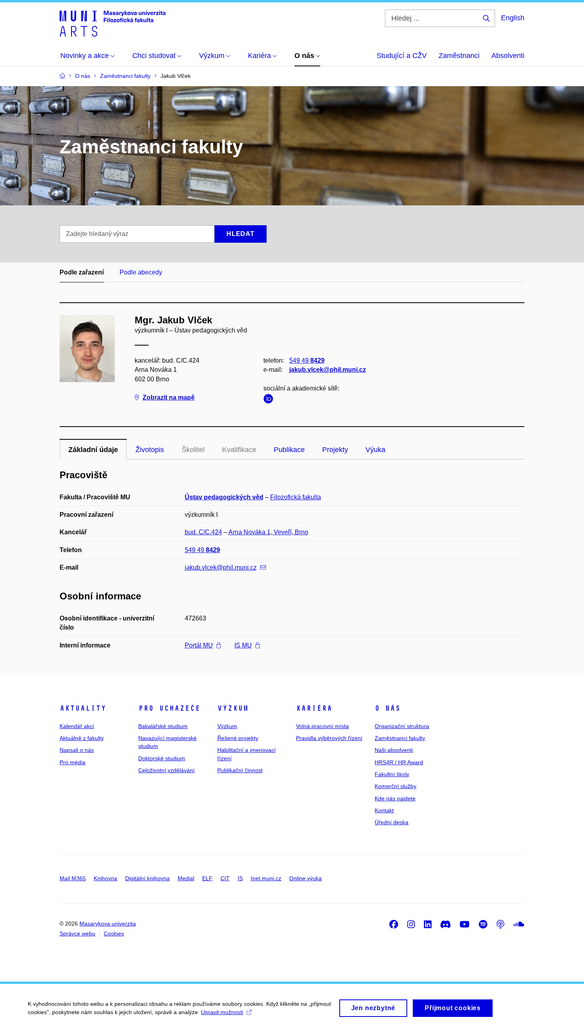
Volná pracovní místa (322, 726)
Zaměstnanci (459, 56)
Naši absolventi (394, 750)
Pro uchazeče (169, 708)
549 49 (307, 360)
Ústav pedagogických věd (224, 497)
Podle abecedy (141, 272)
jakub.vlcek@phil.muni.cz (327, 369)
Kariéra (314, 708)
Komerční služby (395, 786)
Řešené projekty (237, 738)
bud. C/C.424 (203, 532)
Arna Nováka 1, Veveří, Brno (268, 532)
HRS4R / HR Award (399, 762)
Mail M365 (73, 878)
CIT (225, 878)
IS (240, 878)
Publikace (289, 450)
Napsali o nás (77, 750)
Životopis (149, 450)
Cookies (114, 933)
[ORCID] (270, 400)
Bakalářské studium (163, 726)
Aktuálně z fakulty (82, 738)
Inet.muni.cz (266, 878)
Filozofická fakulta (295, 497)
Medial (186, 878)
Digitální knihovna (147, 878)
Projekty (335, 450)
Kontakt (384, 810)
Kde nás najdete (395, 798)
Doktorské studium (161, 758)
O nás (387, 708)
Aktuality (83, 708)
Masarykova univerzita (107, 923)
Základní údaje (93, 450)
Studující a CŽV (402, 56)
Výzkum (232, 708)
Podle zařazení (82, 272)
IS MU (243, 645)
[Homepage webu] (113, 23)
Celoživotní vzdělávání (166, 770)
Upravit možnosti (222, 1012)
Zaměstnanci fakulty (400, 738)
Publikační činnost (240, 770)
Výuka (375, 450)
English (512, 18)
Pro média (72, 762)
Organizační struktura (402, 726)
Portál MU (199, 645)
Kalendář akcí (77, 726)
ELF (207, 878)
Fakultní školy (392, 774)
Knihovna (105, 878)
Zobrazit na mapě (169, 397)
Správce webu (77, 933)
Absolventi (507, 56)
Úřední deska (391, 822)
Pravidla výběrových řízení (329, 738)
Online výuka (305, 878)
